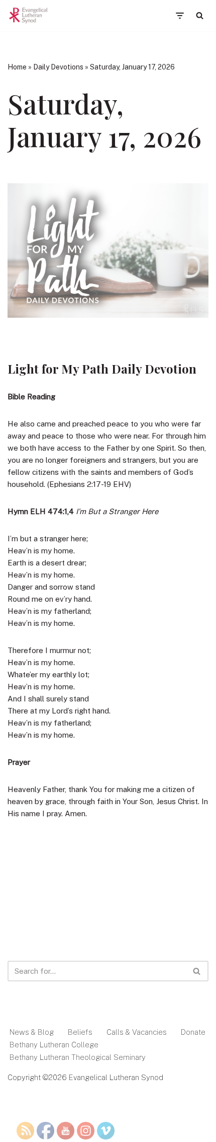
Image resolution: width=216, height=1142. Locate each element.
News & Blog (32, 1032)
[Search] (199, 15)
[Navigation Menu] (179, 16)
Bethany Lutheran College (54, 1044)
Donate (193, 1032)
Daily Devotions (58, 67)
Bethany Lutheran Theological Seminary (78, 1057)
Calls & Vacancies (136, 1032)
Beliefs (80, 1032)
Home (17, 67)
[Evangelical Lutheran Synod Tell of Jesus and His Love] (29, 15)
